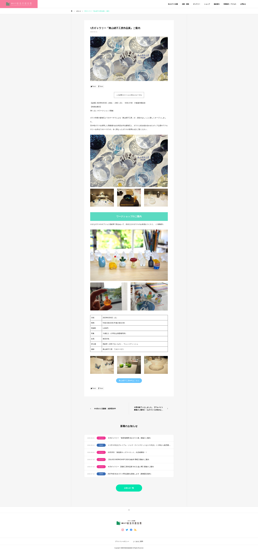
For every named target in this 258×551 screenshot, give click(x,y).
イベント (101, 438)
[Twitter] (127, 530)
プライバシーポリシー (122, 541)
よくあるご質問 (138, 541)
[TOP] (129, 510)
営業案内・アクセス (230, 4)
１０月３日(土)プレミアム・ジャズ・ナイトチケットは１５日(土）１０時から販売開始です (139, 445)
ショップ (207, 4)
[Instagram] (123, 530)
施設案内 (217, 4)
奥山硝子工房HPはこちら (129, 381)
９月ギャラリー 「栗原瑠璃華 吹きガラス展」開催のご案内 (129, 438)
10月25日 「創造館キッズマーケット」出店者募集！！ (127, 452)
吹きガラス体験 (173, 4)
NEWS (101, 445)
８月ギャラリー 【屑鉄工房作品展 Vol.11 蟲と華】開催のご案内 (131, 467)
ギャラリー (196, 4)
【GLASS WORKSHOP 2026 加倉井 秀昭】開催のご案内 (128, 459)
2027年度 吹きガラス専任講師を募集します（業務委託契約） (130, 474)
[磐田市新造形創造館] (19, 4)
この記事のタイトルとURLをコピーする (129, 95)
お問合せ (243, 4)
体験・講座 (185, 4)
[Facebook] (131, 530)
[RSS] (135, 530)
